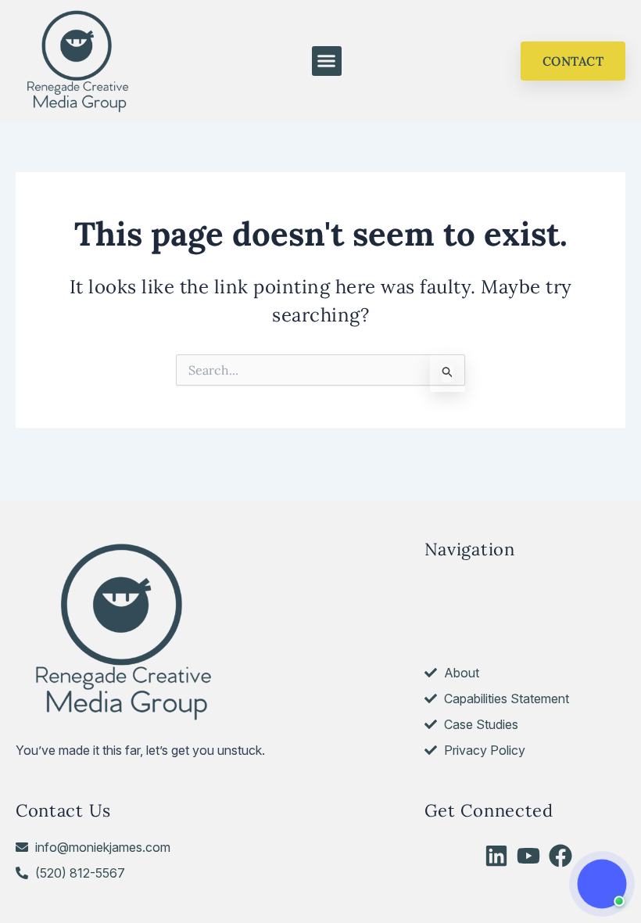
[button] (327, 61)
